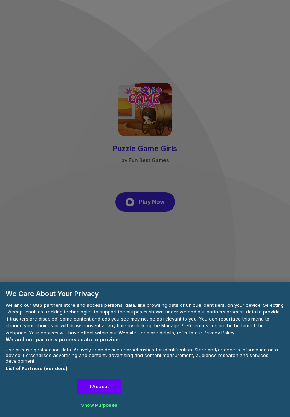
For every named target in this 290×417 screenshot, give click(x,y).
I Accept (99, 386)
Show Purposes (99, 405)
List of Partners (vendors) (37, 368)
